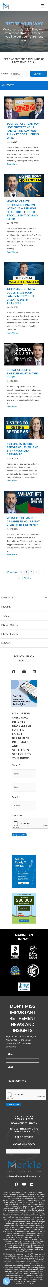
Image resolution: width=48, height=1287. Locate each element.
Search (4, 73)
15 (18, 577)
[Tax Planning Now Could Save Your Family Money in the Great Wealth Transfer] (24, 273)
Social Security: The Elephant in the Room (22, 373)
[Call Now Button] (6, 1281)
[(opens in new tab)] (24, 871)
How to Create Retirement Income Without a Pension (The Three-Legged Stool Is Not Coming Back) (22, 210)
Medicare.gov (20, 1277)
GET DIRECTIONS (24, 1137)
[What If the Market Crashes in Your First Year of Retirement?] (24, 502)
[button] (38, 74)
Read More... (12, 164)
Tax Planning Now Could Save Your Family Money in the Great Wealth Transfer (22, 296)
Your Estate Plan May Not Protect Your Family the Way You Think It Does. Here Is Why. (23, 130)
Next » (27, 577)
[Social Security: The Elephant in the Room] (24, 354)
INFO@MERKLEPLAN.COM (24, 1123)
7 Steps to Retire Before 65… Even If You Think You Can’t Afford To (23, 449)
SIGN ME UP (13, 1104)
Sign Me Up (19, 835)
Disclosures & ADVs (24, 1144)
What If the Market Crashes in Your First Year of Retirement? (23, 521)
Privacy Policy (18, 1283)
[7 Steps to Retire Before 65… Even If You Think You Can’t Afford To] (24, 427)
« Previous (11, 572)
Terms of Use (30, 1283)
